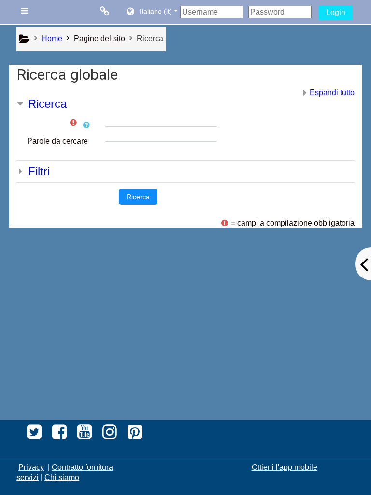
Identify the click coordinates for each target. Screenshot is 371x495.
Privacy (31, 467)
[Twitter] (31, 435)
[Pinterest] (137, 435)
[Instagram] (109, 435)
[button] (151, 12)
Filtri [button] (39, 171)
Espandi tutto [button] (332, 92)
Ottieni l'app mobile (284, 467)
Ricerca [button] (47, 103)
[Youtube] (84, 435)
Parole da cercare (57, 141)
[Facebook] (59, 435)
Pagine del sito (99, 38)
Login (335, 12)
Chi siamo (61, 477)
